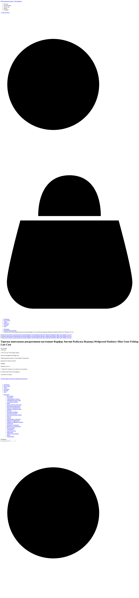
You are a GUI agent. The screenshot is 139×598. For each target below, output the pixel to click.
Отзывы (6, 325)
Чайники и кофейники (13, 420)
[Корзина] (69, 314)
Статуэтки (10, 397)
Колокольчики (11, 428)
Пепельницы (10, 436)
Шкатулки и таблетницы (14, 426)
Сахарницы (10, 429)
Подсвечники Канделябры (14, 415)
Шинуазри (10, 432)
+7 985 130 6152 (5, 12)
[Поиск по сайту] (69, 168)
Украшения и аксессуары (14, 400)
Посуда (9, 416)
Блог (5, 326)
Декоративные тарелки (10, 330)
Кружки (9, 410)
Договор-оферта (5, 378)
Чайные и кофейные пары (14, 409)
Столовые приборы (12, 402)
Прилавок (6, 319)
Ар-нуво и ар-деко (12, 413)
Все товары (10, 396)
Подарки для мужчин (13, 425)
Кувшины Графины (12, 412)
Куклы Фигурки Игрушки (14, 404)
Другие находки (11, 430)
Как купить (7, 320)
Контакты (6, 323)
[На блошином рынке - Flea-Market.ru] (11, 1)
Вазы (8, 403)
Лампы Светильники (13, 433)
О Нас (5, 322)
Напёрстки (10, 423)
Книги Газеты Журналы (13, 407)
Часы (8, 435)
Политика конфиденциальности (18, 378)
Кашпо (9, 417)
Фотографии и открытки (14, 419)
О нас (5, 387)
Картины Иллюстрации (13, 406)
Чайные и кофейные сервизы (15, 422)
